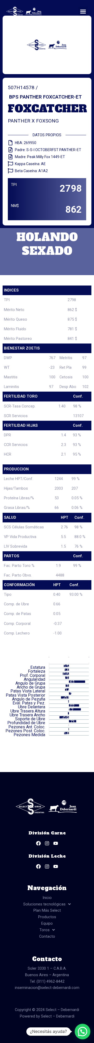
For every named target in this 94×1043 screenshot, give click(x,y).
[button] (83, 11)
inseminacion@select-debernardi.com (47, 987)
